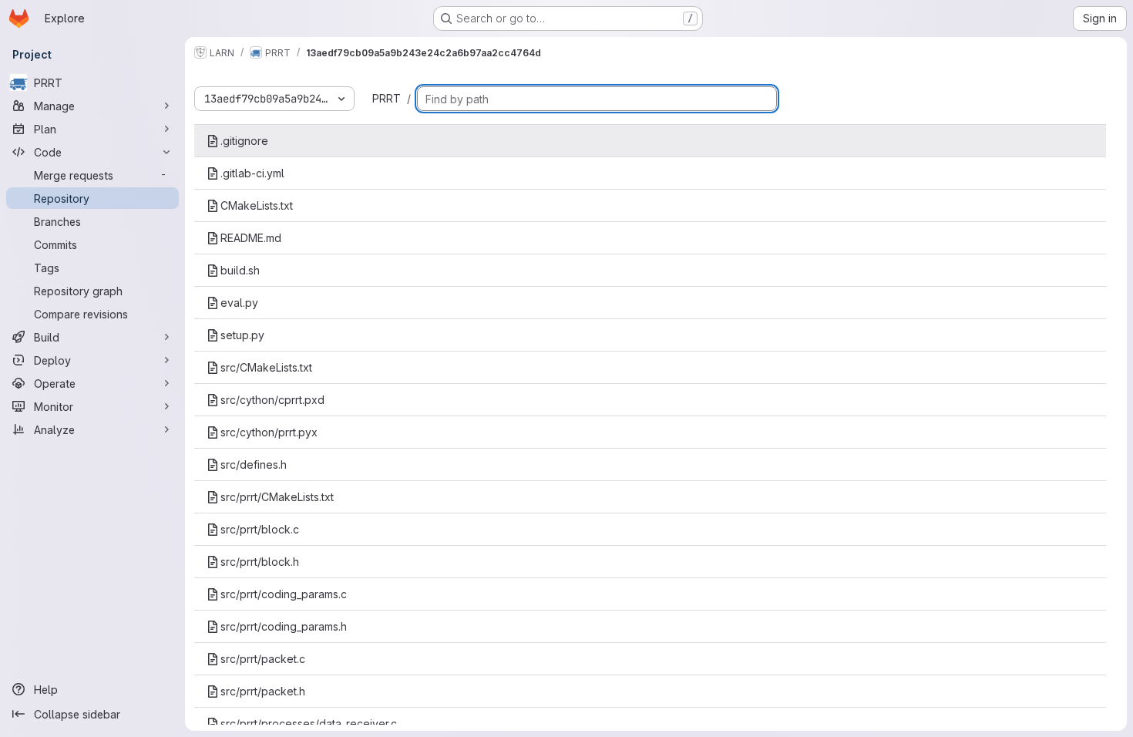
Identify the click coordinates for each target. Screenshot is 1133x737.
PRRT (386, 98)
